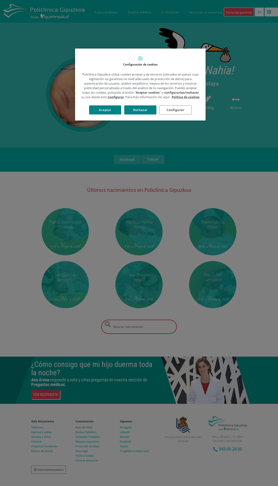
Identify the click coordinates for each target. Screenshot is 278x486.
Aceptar (105, 110)
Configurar (175, 110)
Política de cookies (186, 97)
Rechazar (140, 110)
